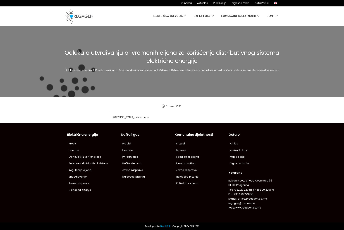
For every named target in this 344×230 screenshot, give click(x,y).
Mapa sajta (237, 157)
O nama (186, 3)
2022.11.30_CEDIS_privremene (131, 117)
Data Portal (262, 3)
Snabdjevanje (78, 176)
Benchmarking (185, 163)
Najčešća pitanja (80, 190)
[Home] (65, 70)
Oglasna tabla (240, 3)
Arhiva (234, 143)
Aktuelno (202, 3)
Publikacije (219, 3)
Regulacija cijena (80, 170)
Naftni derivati (132, 163)
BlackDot (165, 226)
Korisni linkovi (239, 150)
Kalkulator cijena (187, 183)
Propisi (73, 143)
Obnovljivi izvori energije (85, 157)
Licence (74, 150)
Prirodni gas (130, 157)
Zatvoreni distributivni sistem (88, 163)
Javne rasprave (79, 183)
